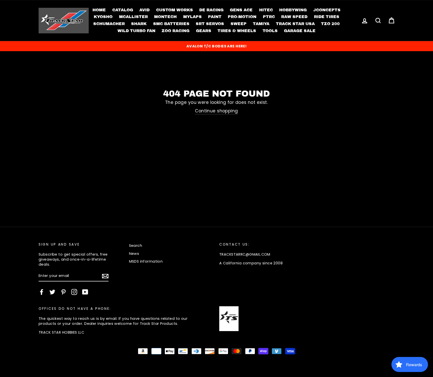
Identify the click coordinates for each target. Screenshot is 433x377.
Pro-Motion (242, 17)
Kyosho (103, 17)
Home (99, 10)
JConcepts (327, 10)
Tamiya (261, 24)
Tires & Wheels (237, 31)
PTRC (269, 17)
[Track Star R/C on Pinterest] (63, 292)
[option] (216, 46)
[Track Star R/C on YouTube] (85, 292)
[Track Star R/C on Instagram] (74, 292)
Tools (270, 31)
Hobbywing (293, 10)
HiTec (266, 10)
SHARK (139, 24)
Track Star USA (295, 24)
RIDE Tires (326, 17)
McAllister (133, 17)
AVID (144, 10)
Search (135, 245)
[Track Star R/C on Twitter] (52, 292)
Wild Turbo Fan (136, 31)
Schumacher (109, 24)
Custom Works (174, 10)
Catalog (122, 10)
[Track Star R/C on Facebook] (42, 292)
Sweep (239, 24)
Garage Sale (299, 31)
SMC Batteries (171, 24)
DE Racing (211, 10)
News (134, 253)
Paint (215, 17)
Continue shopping (216, 111)
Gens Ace (241, 10)
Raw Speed (294, 17)
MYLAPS (192, 17)
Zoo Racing (175, 31)
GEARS (203, 31)
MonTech (165, 17)
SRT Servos (210, 24)
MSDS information (146, 261)
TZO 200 (330, 24)
